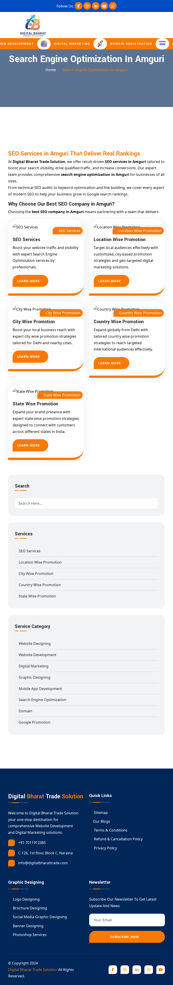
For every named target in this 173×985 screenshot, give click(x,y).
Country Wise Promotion (119, 321)
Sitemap (100, 812)
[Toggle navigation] (168, 25)
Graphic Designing (34, 677)
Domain (25, 711)
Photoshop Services (29, 934)
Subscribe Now (125, 937)
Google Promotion (34, 722)
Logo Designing (26, 899)
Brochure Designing (29, 908)
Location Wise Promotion (120, 239)
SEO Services (26, 239)
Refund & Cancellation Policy (118, 838)
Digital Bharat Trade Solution (32, 969)
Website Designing (35, 643)
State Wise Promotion (35, 404)
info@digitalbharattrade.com (43, 862)
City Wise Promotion (34, 321)
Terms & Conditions (110, 830)
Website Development (37, 654)
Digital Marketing (33, 666)
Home (51, 69)
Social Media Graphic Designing (39, 916)
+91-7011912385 (32, 842)
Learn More (28, 281)
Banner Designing (27, 925)
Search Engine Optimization (42, 699)
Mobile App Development (40, 688)
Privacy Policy (105, 848)
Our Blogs (101, 821)
